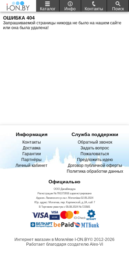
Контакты (31, 142)
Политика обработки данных (95, 171)
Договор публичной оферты (95, 165)
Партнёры (31, 159)
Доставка (32, 148)
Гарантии (31, 153)
